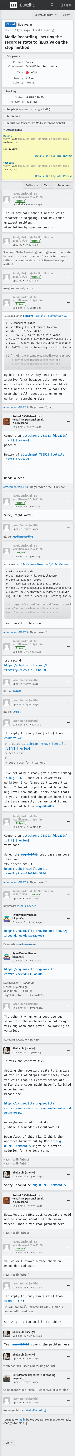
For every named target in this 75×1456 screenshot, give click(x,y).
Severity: (18, 82)
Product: (18, 62)
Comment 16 (19, 1335)
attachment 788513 (36, 435)
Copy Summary (43, 14)
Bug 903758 (25, 24)
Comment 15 (19, 1287)
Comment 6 (18, 724)
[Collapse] (68, 199)
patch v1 (8, 135)
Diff (48, 155)
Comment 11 (19, 1052)
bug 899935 (20, 1344)
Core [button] (29, 62)
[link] (37, 344)
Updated (17, 244)
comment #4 (12, 738)
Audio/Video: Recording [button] (41, 66)
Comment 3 (18, 506)
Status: (19, 97)
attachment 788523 (36, 743)
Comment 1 (18, 307)
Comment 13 (19, 1206)
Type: (20, 72)
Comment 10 (19, 1008)
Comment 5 (18, 651)
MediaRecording (23, 536)
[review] (22, 440)
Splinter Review (62, 155)
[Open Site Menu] (5, 5)
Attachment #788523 (15, 632)
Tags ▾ (48, 185)
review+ (14, 149)
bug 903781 (17, 778)
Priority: (19, 78)
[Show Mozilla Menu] (13, 5)
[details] (60, 435)
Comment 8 (18, 922)
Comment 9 (18, 960)
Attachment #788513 (15, 407)
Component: (16, 66)
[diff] (9, 440)
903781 (17, 711)
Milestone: (17, 101)
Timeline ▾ (64, 185)
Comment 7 (18, 827)
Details (39, 155)
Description (19, 204)
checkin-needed (26, 906)
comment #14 (13, 1300)
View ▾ (67, 14)
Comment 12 (19, 1176)
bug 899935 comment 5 (49, 1185)
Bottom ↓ (32, 185)
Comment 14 (19, 1252)
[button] (65, 5)
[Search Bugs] (52, 5)
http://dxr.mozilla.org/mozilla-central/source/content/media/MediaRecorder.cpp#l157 (37, 1108)
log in (22, 1419)
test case (8, 162)
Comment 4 (18, 556)
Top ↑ (8, 1442)
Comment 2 (18, 427)
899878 (17, 691)
